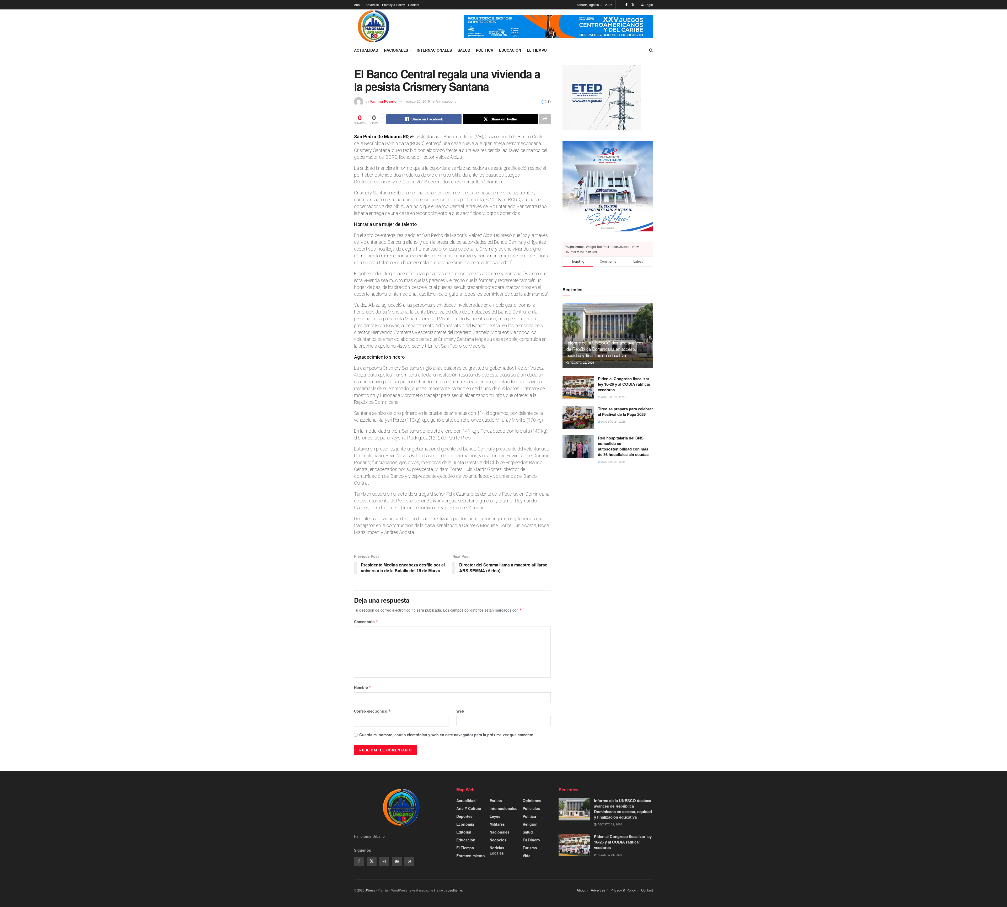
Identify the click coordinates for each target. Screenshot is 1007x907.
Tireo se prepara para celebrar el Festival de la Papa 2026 (625, 411)
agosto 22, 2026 (581, 362)
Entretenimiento (470, 855)
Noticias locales (497, 850)
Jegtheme (455, 890)
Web (460, 711)
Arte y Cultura (468, 808)
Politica (484, 50)
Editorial (463, 832)
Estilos (496, 800)
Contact (413, 4)
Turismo (530, 847)
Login (648, 4)
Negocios (498, 839)
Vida (527, 855)
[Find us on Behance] (397, 861)
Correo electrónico (372, 711)
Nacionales (396, 50)
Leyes (495, 816)
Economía (465, 824)
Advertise (372, 4)
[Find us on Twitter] (633, 4)
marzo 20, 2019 (418, 101)
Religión (530, 824)
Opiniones (532, 800)
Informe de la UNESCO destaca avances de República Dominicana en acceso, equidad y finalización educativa (605, 348)
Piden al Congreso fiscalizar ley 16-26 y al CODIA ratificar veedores (624, 384)
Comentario (366, 621)
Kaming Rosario (383, 101)
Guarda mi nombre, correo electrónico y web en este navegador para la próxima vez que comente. (446, 734)
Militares (497, 824)
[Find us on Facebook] (626, 4)
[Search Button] (651, 50)
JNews (370, 890)
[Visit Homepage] (373, 26)
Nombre (363, 687)
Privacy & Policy (393, 4)
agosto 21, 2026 (612, 397)
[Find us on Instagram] (384, 861)
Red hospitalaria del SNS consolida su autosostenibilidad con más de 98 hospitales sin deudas (623, 446)
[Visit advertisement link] (558, 26)
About (358, 4)
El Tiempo (537, 50)
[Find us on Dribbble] (409, 861)
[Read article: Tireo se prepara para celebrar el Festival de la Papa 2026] (578, 417)
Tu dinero (531, 839)
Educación (510, 50)
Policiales (531, 808)
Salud (464, 50)
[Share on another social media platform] (545, 119)
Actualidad (366, 50)
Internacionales (434, 50)
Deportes (464, 816)
